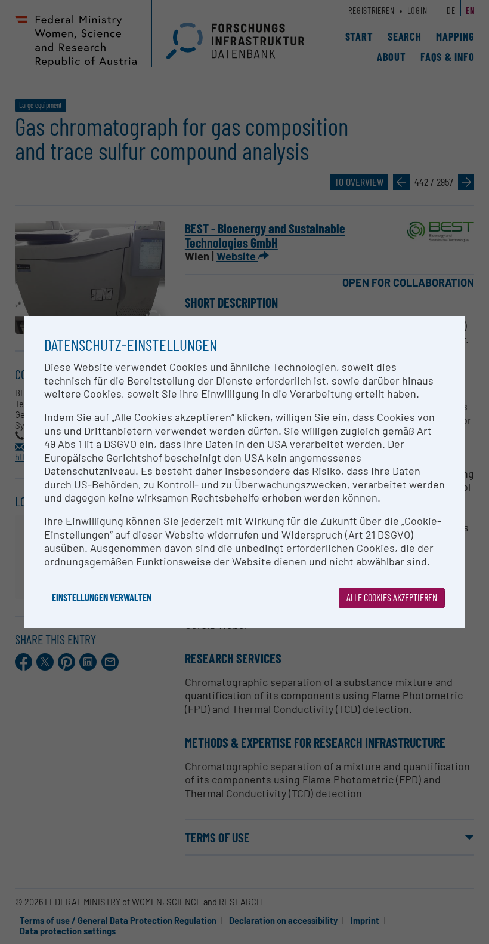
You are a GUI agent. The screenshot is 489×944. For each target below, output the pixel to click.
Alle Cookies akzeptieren (391, 597)
